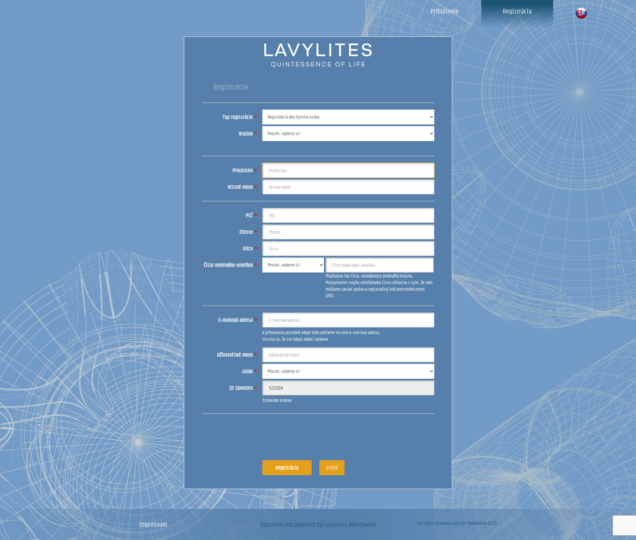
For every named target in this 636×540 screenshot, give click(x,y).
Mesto (248, 231)
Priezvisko (245, 170)
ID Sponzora (243, 387)
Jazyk (249, 371)
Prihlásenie (445, 11)
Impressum (153, 524)
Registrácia (517, 11)
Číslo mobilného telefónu (230, 265)
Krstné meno (242, 186)
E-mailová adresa (237, 319)
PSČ (251, 215)
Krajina (248, 133)
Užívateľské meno (237, 354)
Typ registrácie (240, 117)
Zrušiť (332, 467)
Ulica (250, 248)
